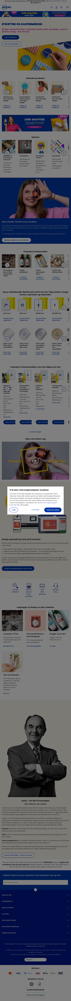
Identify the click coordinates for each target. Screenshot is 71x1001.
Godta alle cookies (53, 510)
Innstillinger (35, 510)
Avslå (14, 510)
